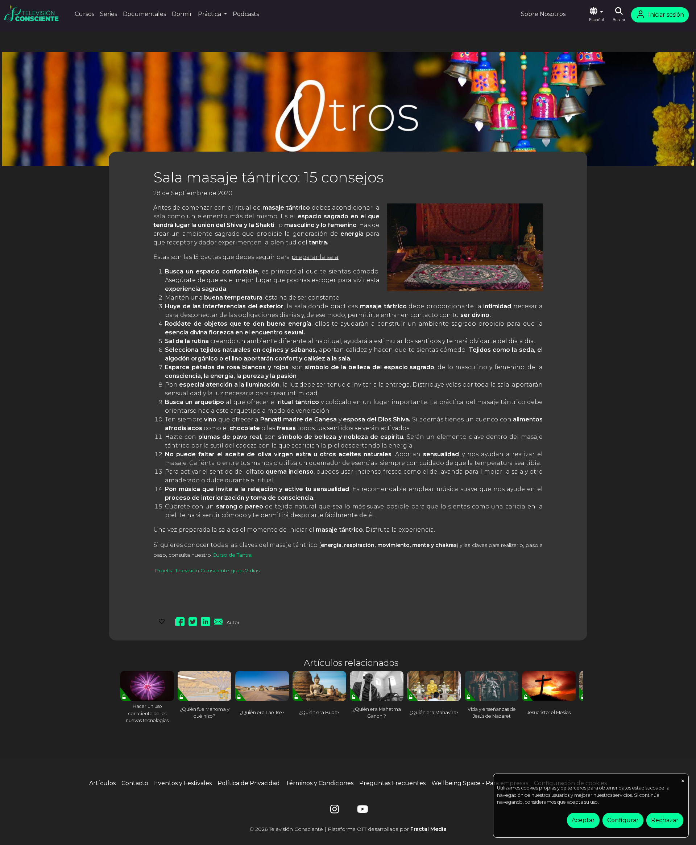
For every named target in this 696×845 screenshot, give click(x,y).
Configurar (623, 820)
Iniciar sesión (666, 14)
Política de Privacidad (249, 783)
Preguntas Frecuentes (392, 783)
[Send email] (218, 620)
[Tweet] (192, 620)
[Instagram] (334, 811)
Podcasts (246, 14)
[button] (596, 15)
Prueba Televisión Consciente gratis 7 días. (207, 570)
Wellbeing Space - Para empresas (479, 783)
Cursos (84, 14)
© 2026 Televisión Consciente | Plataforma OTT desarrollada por (348, 829)
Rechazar (665, 820)
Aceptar (583, 820)
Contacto (134, 783)
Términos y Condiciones (319, 783)
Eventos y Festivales (183, 783)
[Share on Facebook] (180, 620)
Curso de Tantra (232, 555)
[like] (161, 620)
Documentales (144, 14)
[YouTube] (361, 811)
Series (108, 14)
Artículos (102, 783)
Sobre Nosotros (543, 14)
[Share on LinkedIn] (205, 620)
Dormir (182, 14)
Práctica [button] (210, 14)
